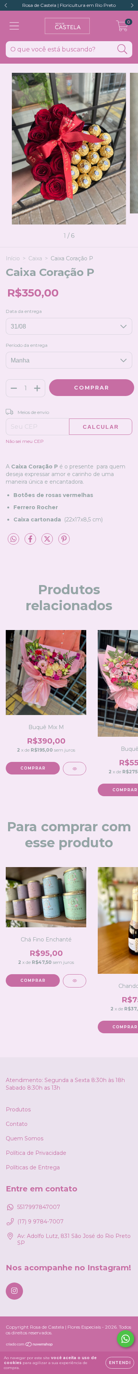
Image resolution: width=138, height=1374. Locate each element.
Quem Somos (24, 1138)
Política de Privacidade (36, 1153)
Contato (17, 1124)
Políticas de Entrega (33, 1167)
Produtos (18, 1109)
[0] (122, 27)
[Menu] (14, 26)
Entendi (120, 1362)
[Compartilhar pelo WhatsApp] (13, 539)
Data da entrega (24, 311)
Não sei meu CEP (25, 441)
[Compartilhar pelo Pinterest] (64, 542)
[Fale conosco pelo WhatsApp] (125, 1338)
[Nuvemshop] (30, 1345)
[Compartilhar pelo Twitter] (47, 542)
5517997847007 (38, 1207)
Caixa (35, 258)
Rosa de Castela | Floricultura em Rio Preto (69, 5)
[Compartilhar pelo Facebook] (31, 542)
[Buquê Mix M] (74, 768)
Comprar (33, 768)
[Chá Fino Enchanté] (74, 981)
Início (13, 258)
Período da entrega (27, 345)
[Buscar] (122, 49)
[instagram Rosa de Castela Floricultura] (14, 1291)
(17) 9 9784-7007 (40, 1221)
